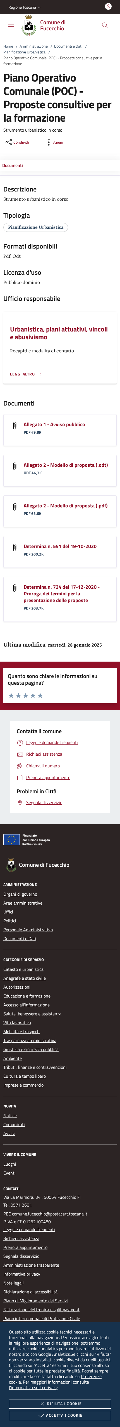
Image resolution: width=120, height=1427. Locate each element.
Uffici (8, 911)
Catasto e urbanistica (23, 969)
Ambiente (12, 1058)
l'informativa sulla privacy (33, 1387)
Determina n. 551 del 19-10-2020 (60, 546)
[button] (25, 7)
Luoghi (9, 1164)
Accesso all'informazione (26, 1004)
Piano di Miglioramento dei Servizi (35, 1300)
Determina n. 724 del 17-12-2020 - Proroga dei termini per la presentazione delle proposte (62, 593)
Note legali (13, 1282)
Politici (9, 920)
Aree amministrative (22, 903)
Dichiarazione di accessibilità (30, 1291)
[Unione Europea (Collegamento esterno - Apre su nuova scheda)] (60, 841)
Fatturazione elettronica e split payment (41, 1309)
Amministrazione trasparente (31, 1265)
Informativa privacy (21, 1274)
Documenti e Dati (68, 46)
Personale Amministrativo (28, 929)
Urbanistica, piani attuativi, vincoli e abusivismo (59, 333)
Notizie (10, 1115)
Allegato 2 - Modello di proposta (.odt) (66, 465)
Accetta (64, 1415)
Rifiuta (64, 1403)
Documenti (12, 165)
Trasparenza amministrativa (29, 1040)
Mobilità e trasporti (21, 1031)
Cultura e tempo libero (24, 1076)
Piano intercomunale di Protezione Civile (41, 1318)
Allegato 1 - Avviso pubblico (54, 424)
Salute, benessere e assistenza (32, 1013)
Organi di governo (20, 894)
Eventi (9, 1173)
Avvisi (9, 1133)
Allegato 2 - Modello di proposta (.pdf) (66, 505)
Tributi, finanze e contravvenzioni (35, 1067)
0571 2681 (21, 1205)
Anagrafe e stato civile (24, 978)
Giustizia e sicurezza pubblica (31, 1049)
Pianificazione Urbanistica (24, 52)
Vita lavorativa (17, 1022)
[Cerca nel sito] (105, 25)
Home (8, 46)
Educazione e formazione (27, 996)
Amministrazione (34, 46)
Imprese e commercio (23, 1085)
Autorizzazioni (16, 987)
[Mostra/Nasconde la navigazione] (11, 24)
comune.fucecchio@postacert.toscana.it (49, 1213)
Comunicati (14, 1124)
